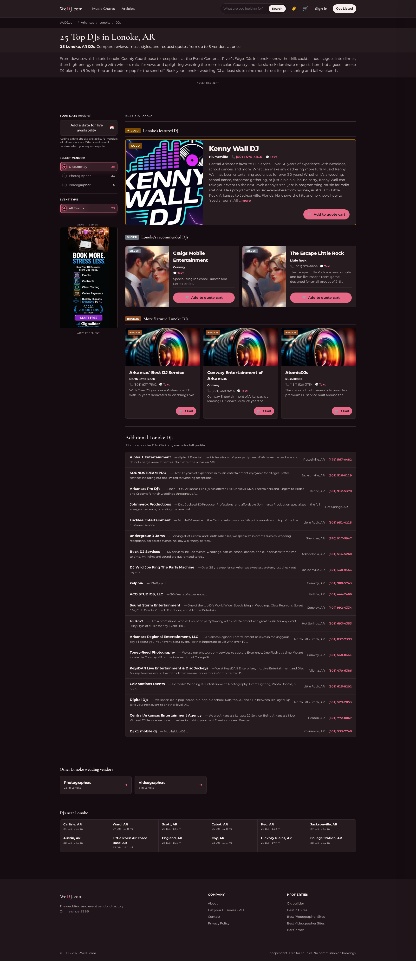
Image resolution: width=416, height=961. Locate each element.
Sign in (321, 8)
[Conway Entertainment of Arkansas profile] (240, 347)
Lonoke (104, 22)
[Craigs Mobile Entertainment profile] (147, 276)
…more (245, 200)
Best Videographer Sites (306, 923)
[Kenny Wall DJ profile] (164, 182)
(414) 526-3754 (301, 384)
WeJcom (71, 9)
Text (271, 157)
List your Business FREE (226, 910)
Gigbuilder (295, 903)
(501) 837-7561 (145, 384)
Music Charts (103, 8)
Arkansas (87, 22)
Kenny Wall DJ (234, 148)
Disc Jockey (78, 166)
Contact (214, 916)
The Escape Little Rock (317, 253)
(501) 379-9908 (306, 266)
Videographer (80, 185)
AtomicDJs (296, 372)
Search (277, 8)
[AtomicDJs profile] (318, 347)
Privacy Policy (218, 923)
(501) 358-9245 (223, 391)
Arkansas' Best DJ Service (156, 372)
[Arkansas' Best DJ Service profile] (162, 347)
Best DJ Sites (297, 910)
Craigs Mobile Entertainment (190, 256)
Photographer (80, 175)
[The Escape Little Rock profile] (264, 276)
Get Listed (344, 8)
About (213, 903)
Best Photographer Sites (306, 916)
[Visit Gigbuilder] (88, 277)
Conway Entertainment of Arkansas (235, 375)
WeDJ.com (68, 22)
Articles (128, 8)
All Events (76, 208)
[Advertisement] (208, 95)
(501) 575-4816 (249, 157)
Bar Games (295, 930)
